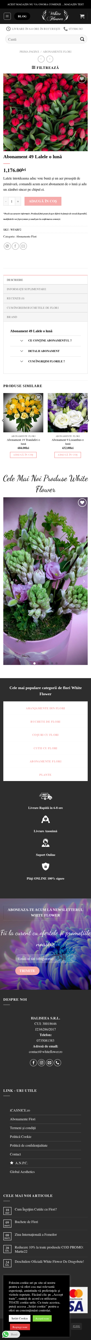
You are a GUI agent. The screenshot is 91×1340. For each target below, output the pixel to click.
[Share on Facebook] (15, 246)
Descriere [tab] (15, 280)
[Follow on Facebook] (33, 1062)
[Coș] (82, 16)
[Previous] (3, 429)
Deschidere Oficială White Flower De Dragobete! (49, 1261)
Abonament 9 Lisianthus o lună (68, 442)
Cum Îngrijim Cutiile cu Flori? (36, 1209)
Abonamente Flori (57, 52)
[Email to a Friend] (23, 246)
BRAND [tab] (12, 317)
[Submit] (82, 39)
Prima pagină (29, 52)
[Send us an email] (49, 1062)
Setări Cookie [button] (19, 1318)
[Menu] (7, 16)
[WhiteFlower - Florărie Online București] (55, 16)
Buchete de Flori (26, 1222)
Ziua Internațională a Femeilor (36, 1234)
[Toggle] (22, 341)
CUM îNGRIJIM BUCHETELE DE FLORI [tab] (33, 308)
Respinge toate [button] (20, 1327)
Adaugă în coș (43, 201)
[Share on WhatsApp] (7, 246)
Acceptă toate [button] (42, 1318)
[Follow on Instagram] (41, 1062)
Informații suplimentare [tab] (26, 289)
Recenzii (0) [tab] (15, 298)
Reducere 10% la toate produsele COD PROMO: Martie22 (49, 1249)
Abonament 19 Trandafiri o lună (23, 442)
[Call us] (57, 1062)
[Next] (88, 429)
